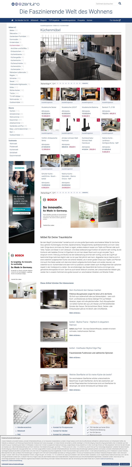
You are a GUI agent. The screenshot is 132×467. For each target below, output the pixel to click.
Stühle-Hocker (15, 90)
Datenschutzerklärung (106, 458)
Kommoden (14, 39)
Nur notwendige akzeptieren (110, 464)
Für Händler (114, 20)
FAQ (18, 434)
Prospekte (81, 20)
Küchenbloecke (16, 54)
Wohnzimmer (14, 117)
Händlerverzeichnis (24, 427)
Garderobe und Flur (17, 126)
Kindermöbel (14, 42)
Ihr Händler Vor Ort (22, 20)
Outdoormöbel (15, 102)
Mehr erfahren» (74, 313)
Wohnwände (14, 99)
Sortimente (13, 141)
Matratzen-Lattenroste (18, 72)
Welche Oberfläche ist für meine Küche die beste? (90, 374)
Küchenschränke (17, 63)
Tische (12, 93)
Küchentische (16, 60)
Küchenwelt (14, 150)
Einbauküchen (16, 51)
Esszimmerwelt (15, 156)
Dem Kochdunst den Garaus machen (85, 290)
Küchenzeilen (15, 69)
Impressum (5, 460)
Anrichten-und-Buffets (19, 48)
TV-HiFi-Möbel (15, 96)
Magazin (43, 20)
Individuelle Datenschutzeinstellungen (13, 464)
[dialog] (66, 451)
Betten (12, 30)
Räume (11, 108)
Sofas (12, 87)
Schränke (13, 78)
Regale (12, 75)
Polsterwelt (14, 147)
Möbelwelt (34, 20)
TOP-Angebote (54, 20)
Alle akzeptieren (124, 464)
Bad (11, 132)
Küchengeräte (16, 57)
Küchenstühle (16, 66)
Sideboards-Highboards (18, 84)
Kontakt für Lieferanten (61, 434)
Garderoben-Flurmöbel (18, 36)
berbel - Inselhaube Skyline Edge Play (85, 348)
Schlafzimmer (15, 114)
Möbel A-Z (12, 27)
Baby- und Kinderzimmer (19, 129)
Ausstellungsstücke (68, 20)
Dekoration (14, 33)
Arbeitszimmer (15, 123)
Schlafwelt (13, 153)
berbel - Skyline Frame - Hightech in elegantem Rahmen (89, 323)
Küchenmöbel (15, 45)
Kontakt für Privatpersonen (63, 427)
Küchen (89, 20)
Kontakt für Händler (60, 431)
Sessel (12, 81)
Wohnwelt (13, 144)
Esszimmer (14, 120)
